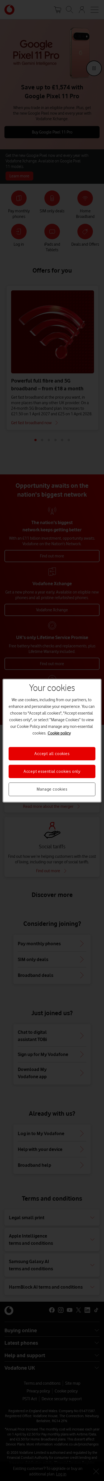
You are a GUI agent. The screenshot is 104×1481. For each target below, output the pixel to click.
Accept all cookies (51, 753)
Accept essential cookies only (52, 771)
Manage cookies (52, 789)
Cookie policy (59, 732)
